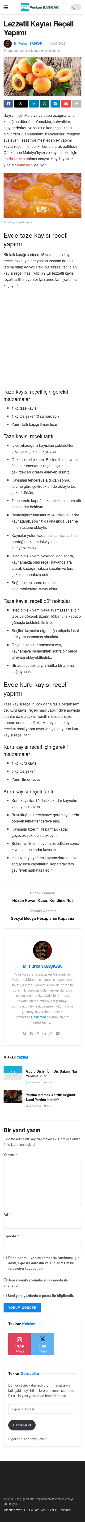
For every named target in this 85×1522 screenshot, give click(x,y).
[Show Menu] (6, 7)
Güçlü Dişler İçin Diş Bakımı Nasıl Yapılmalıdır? (53, 1073)
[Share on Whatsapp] (44, 104)
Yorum (10, 1154)
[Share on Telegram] (55, 104)
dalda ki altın (14, 158)
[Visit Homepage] (39, 7)
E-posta (11, 1236)
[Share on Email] (66, 104)
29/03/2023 (35, 1082)
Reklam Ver (37, 1509)
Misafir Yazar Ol (15, 1509)
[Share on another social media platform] (76, 104)
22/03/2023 (35, 1105)
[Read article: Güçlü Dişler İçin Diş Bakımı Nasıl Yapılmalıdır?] (13, 1073)
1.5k (49, 1082)
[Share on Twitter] (21, 104)
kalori (50, 254)
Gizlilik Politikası (59, 1509)
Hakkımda (38, 1016)
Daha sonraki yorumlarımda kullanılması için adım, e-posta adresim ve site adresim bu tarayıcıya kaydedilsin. (44, 1263)
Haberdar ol (22, 1425)
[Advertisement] (42, 338)
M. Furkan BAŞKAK (28, 43)
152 (48, 1105)
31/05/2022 (57, 43)
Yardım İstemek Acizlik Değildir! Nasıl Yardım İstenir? (51, 1097)
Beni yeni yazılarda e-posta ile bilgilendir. (41, 1295)
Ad (7, 1214)
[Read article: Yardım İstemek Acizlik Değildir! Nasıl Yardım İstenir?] (13, 1096)
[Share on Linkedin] (33, 104)
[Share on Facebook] (8, 104)
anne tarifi (25, 165)
